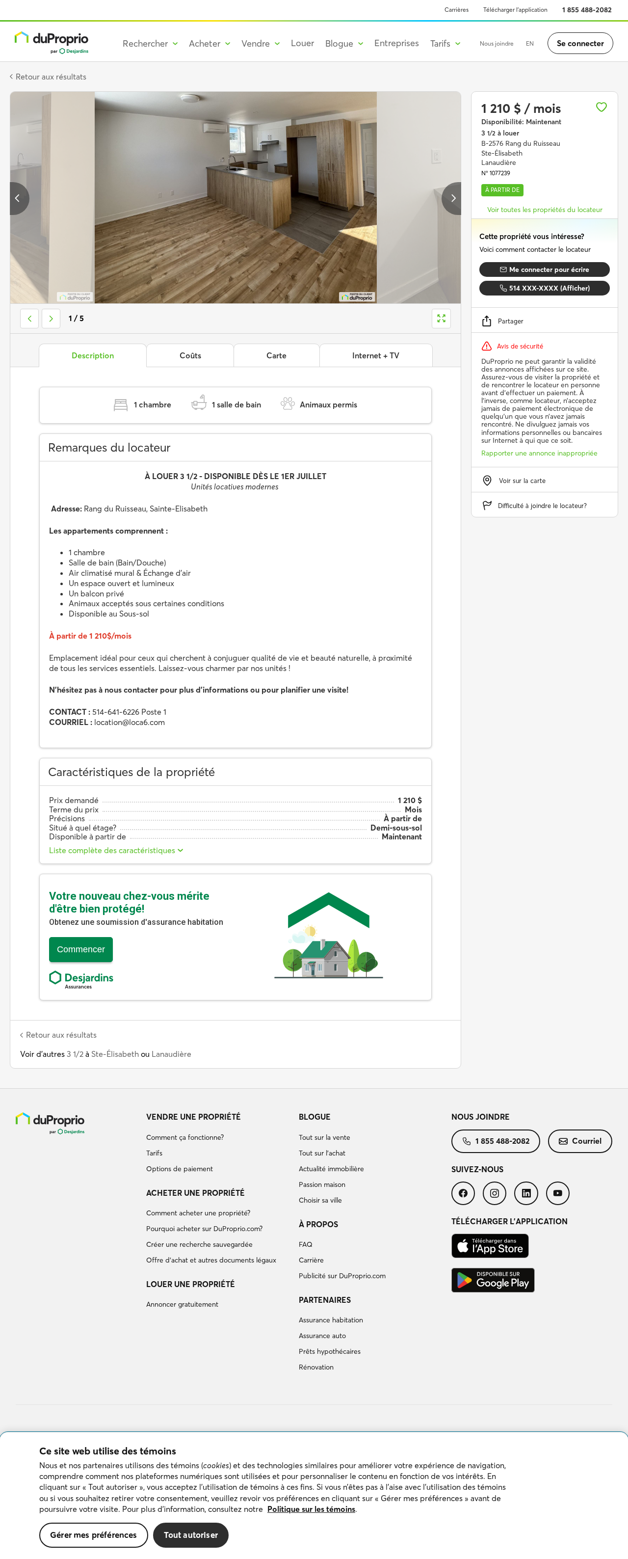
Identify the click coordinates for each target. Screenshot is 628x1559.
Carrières (457, 9)
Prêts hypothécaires (330, 1351)
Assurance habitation (331, 1320)
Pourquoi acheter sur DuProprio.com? (204, 1228)
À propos (318, 1224)
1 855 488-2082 (587, 9)
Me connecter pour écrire (549, 269)
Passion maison (322, 1184)
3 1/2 (75, 1054)
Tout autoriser (191, 1535)
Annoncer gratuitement (182, 1304)
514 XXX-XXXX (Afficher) (549, 288)
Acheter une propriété (195, 1193)
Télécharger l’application (515, 9)
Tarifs (154, 1153)
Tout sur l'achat (322, 1153)
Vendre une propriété (193, 1117)
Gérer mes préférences (93, 1535)
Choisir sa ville (320, 1200)
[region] (314, 1495)
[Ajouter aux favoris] (601, 107)
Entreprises (396, 43)
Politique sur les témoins (311, 1509)
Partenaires (325, 1299)
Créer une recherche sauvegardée (199, 1244)
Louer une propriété (190, 1284)
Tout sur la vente (324, 1137)
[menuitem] (218, 1144)
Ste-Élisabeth (115, 1054)
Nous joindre (497, 43)
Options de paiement (179, 1168)
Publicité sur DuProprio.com (342, 1275)
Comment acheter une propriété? (198, 1213)
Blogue (315, 1117)
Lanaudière (171, 1054)
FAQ (306, 1244)
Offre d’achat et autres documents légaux (211, 1260)
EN (530, 43)
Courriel (587, 1141)
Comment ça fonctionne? (185, 1137)
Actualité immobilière (331, 1168)
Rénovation (316, 1367)
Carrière (311, 1260)
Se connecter (580, 43)
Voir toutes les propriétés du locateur (544, 210)
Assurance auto (322, 1335)
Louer (302, 43)
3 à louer (500, 133)
